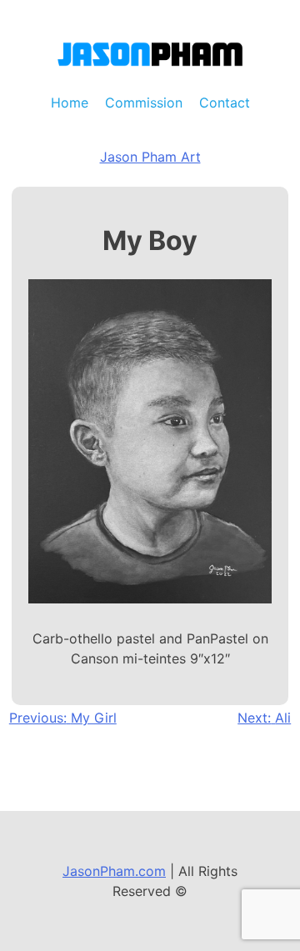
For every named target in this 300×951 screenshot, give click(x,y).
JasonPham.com (114, 871)
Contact (224, 102)
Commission (143, 102)
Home (69, 102)
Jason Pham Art (150, 156)
